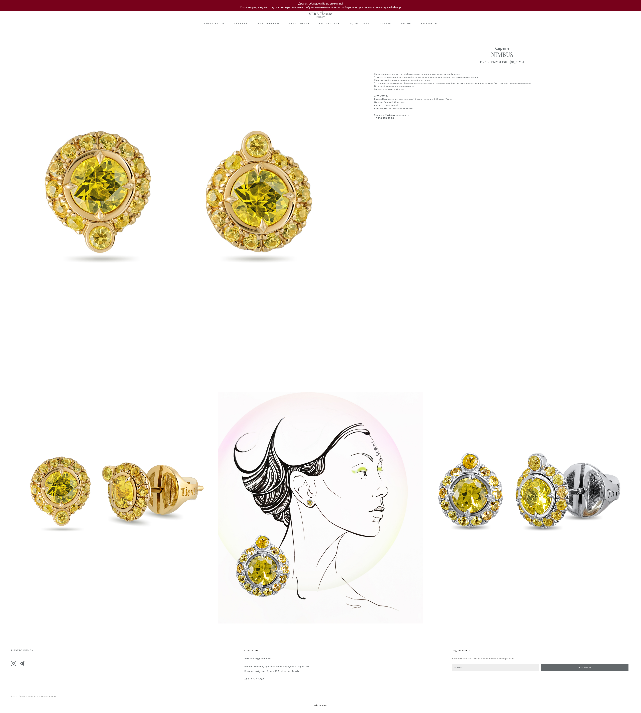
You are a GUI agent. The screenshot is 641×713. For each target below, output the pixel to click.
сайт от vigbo (320, 705)
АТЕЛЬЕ (385, 23)
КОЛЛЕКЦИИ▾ (329, 23)
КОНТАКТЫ (429, 23)
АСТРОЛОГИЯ (360, 23)
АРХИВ (406, 23)
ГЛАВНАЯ (241, 23)
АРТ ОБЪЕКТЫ (268, 23)
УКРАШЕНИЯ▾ (299, 23)
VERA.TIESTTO (213, 23)
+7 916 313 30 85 (384, 118)
